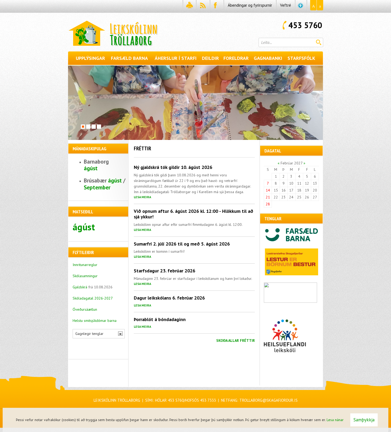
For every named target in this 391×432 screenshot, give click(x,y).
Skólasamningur (85, 275)
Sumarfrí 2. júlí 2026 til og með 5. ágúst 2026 (182, 244)
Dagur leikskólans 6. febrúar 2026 (169, 298)
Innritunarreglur (85, 264)
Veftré (285, 5)
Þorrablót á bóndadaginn (160, 319)
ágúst (91, 168)
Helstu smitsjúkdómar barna (95, 320)
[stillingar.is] (301, 6)
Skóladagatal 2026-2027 (93, 298)
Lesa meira (142, 197)
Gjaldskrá (80, 287)
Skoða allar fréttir (235, 340)
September (97, 187)
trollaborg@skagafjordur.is (268, 400)
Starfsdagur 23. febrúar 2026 (164, 271)
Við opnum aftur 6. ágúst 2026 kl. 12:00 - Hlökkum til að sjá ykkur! (193, 214)
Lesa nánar (335, 419)
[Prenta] (189, 6)
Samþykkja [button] (364, 420)
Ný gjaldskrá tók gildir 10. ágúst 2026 (173, 167)
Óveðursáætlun (85, 309)
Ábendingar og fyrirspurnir (250, 5)
